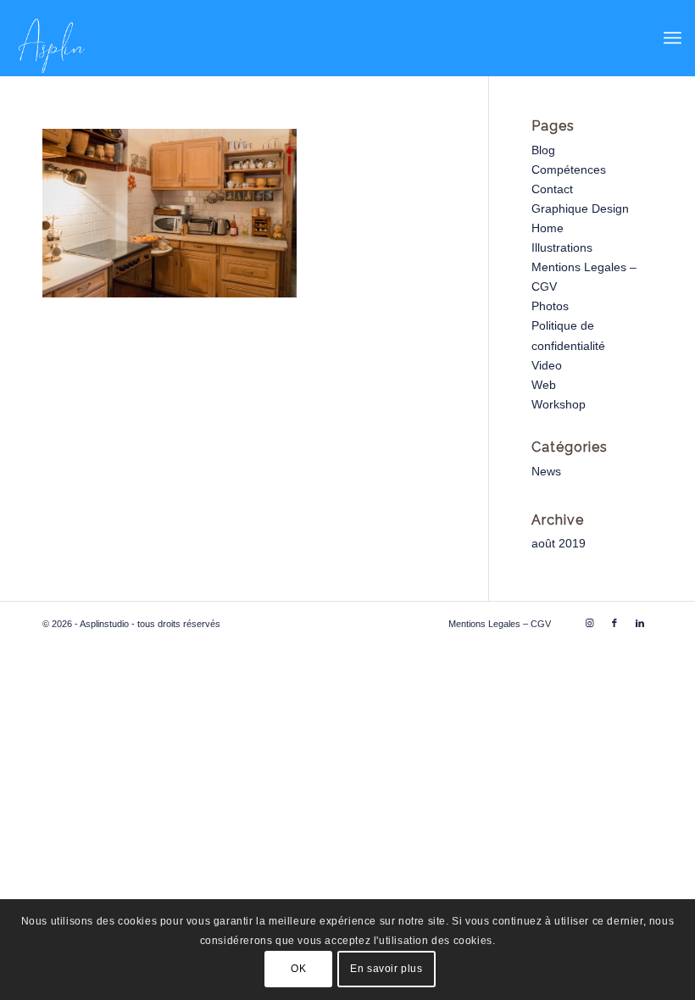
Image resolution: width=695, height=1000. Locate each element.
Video (546, 365)
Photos (550, 306)
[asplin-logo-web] (52, 38)
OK (298, 969)
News (546, 471)
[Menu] (672, 38)
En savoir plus (386, 969)
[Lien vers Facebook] (614, 623)
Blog (543, 150)
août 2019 (558, 543)
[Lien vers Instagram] (589, 623)
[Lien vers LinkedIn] (640, 623)
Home (547, 228)
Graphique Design (580, 208)
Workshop (558, 404)
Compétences (568, 169)
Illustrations (561, 247)
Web (543, 385)
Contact (552, 189)
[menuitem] (672, 38)
